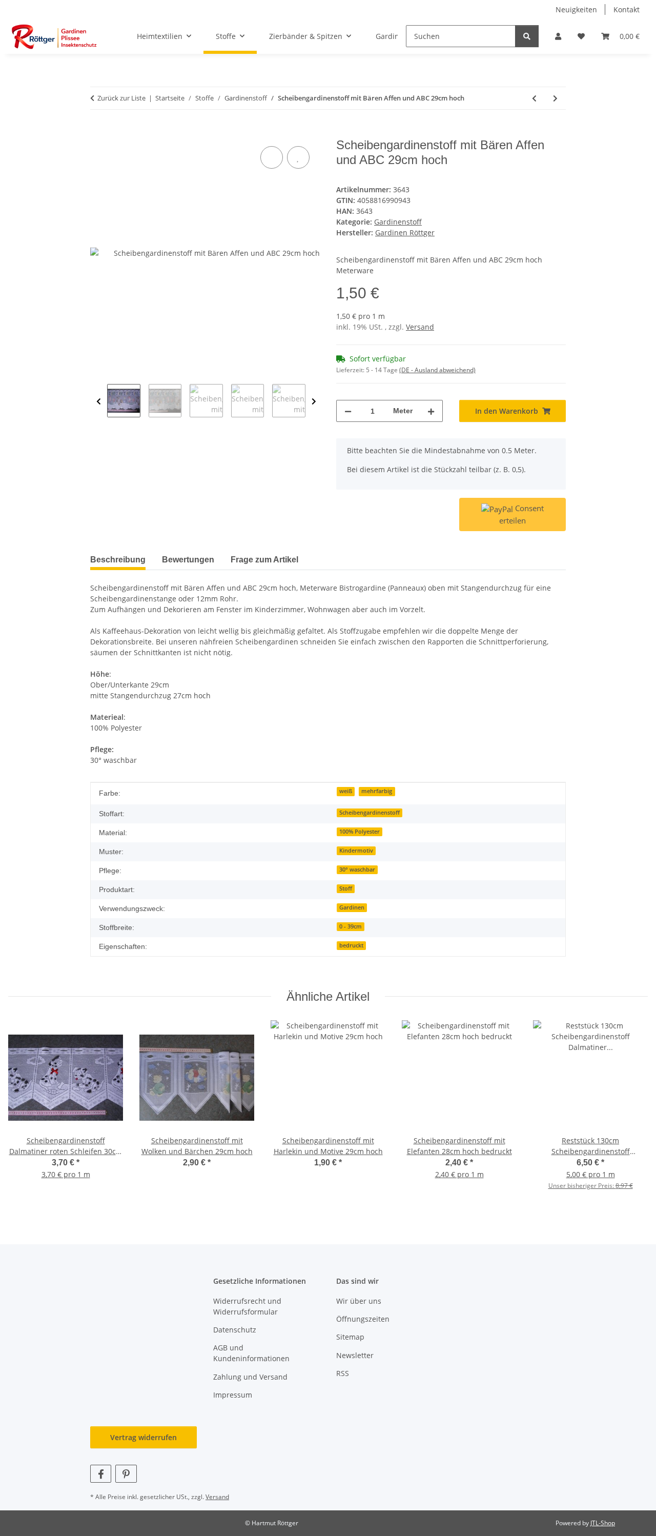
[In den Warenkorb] (98, 132)
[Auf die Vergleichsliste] (271, 157)
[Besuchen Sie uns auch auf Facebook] (100, 1474)
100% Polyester (359, 831)
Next (313, 401)
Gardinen (351, 907)
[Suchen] (527, 36)
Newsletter (355, 1355)
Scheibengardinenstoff (369, 812)
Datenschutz (234, 1330)
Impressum (232, 1395)
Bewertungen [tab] (188, 559)
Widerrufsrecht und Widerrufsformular (247, 1306)
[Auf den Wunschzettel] (298, 157)
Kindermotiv (356, 850)
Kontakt (626, 9)
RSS (342, 1373)
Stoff (345, 888)
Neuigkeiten (576, 9)
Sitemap (350, 1337)
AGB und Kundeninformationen (251, 1353)
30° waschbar (357, 869)
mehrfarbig (376, 791)
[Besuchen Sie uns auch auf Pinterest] (125, 1474)
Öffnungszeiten (362, 1319)
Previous (98, 401)
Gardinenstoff (398, 222)
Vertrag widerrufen (143, 1437)
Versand (420, 327)
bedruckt (351, 945)
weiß (345, 791)
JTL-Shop (602, 1523)
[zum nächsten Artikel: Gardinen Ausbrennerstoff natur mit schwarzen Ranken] (555, 98)
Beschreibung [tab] (118, 559)
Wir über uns (358, 1301)
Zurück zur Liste (121, 98)
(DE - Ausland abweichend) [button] (437, 370)
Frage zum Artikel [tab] (264, 559)
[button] (558, 36)
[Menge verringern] (348, 410)
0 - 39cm (350, 926)
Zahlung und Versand (250, 1377)
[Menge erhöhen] (431, 410)
